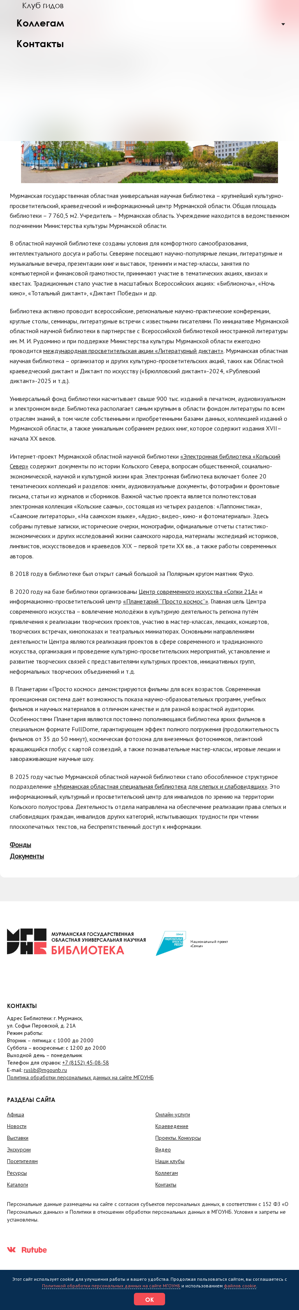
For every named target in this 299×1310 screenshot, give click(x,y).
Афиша (15, 1114)
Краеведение (171, 1126)
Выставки (17, 1137)
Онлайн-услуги (172, 1114)
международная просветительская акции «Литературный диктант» (133, 351)
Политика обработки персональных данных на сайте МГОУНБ (80, 1077)
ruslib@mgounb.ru (45, 1069)
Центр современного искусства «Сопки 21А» (198, 591)
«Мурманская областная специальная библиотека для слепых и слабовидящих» (160, 786)
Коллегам (40, 23)
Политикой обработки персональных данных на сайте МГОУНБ (111, 1286)
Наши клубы (170, 1161)
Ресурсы (17, 1172)
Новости (16, 1126)
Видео (163, 1149)
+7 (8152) (85, 1062)
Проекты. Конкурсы (178, 1137)
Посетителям (22, 1161)
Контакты (40, 43)
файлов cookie (240, 1286)
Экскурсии (19, 1149)
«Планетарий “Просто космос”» (165, 601)
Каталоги (17, 1184)
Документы (27, 855)
